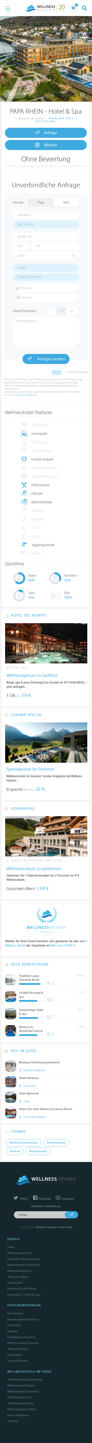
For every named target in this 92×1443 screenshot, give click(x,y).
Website (50, 145)
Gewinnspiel (15, 1282)
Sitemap (12, 1421)
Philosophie (14, 1355)
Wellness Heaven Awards (22, 1343)
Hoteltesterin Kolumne (21, 1337)
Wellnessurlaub (56, 1142)
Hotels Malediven (18, 1415)
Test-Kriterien (15, 1313)
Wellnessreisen (38, 1151)
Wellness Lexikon (17, 1277)
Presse (11, 1247)
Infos (17, 94)
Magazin (12, 1331)
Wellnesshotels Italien (20, 1403)
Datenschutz (32, 1294)
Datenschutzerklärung (25, 395)
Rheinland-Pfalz (61, 118)
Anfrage (50, 133)
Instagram (67, 1199)
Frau (41, 202)
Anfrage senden (50, 359)
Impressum (14, 1294)
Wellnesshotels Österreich (23, 1391)
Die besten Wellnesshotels (23, 1259)
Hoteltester (14, 1325)
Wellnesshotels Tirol (19, 1397)
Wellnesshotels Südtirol (21, 1409)
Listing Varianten (17, 1361)
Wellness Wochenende (24, 1142)
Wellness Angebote (19, 1271)
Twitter (23, 1199)
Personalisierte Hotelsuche (23, 1265)
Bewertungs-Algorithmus (23, 1319)
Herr (66, 202)
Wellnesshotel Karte (19, 1253)
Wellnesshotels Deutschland (24, 1379)
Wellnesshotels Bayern (21, 1385)
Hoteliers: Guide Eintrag (21, 1288)
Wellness (15, 1151)
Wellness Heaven (17, 1349)
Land (21, 255)
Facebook (44, 1199)
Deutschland (45, 121)
